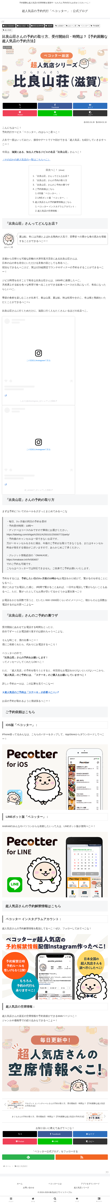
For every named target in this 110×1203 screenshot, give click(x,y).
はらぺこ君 (72, 26)
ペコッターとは (55, 1184)
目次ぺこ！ (52, 170)
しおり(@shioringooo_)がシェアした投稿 (37, 401)
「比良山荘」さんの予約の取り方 (51, 180)
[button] (90, 113)
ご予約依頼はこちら (44, 189)
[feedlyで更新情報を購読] (28, 1157)
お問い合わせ (28, 1187)
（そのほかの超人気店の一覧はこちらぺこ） (26, 159)
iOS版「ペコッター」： (49, 193)
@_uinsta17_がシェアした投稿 (37, 490)
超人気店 (8, 30)
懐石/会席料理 (38, 26)
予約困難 (96, 26)
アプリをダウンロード (90, 1184)
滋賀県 (50, 26)
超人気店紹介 (10, 26)
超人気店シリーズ (81, 1187)
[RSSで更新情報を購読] (82, 1157)
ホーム (20, 1184)
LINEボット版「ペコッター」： (53, 198)
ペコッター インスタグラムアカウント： (57, 206)
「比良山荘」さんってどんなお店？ (52, 176)
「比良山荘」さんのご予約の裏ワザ (52, 184)
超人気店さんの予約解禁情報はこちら (53, 202)
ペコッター (84, 26)
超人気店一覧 (24, 26)
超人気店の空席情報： (48, 211)
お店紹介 (60, 26)
